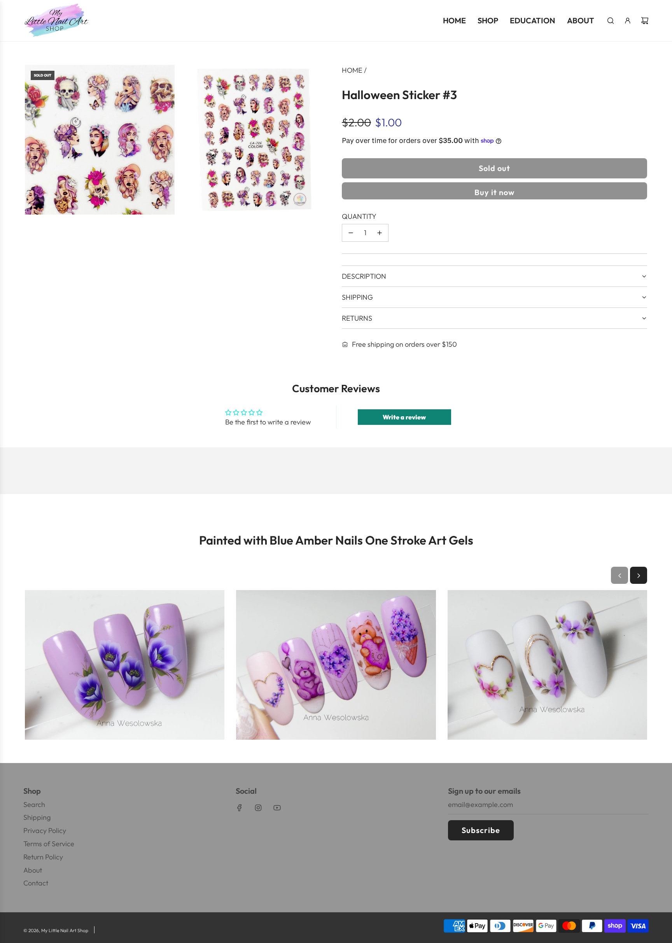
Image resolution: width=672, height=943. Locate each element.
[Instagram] (258, 807)
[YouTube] (276, 807)
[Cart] (644, 20)
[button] (619, 575)
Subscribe (481, 830)
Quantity (359, 216)
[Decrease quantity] (350, 232)
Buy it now (494, 192)
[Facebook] (239, 807)
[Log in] (627, 20)
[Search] (610, 20)
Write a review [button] (404, 417)
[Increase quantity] (379, 232)
